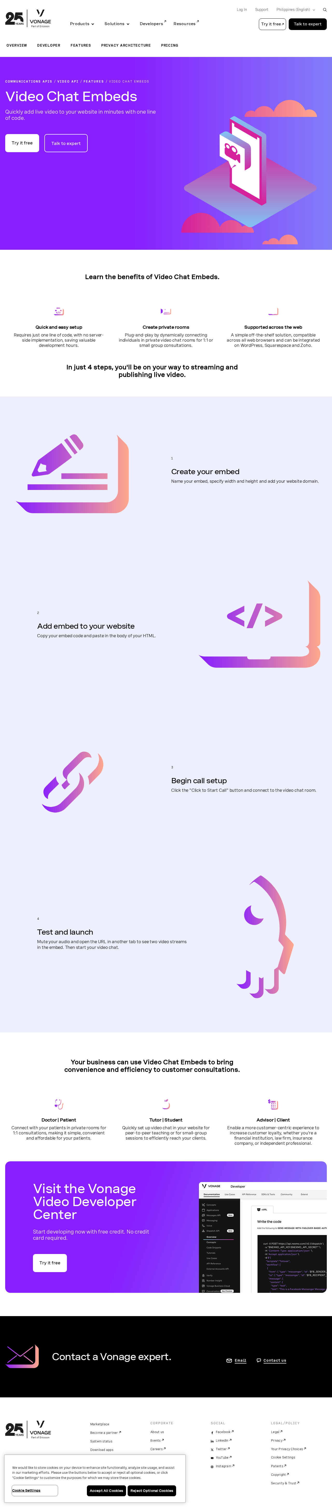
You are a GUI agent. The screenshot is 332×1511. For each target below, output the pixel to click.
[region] (95, 1479)
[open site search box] (325, 10)
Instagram (223, 1466)
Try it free (22, 143)
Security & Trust (283, 1483)
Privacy (276, 1440)
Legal (275, 1432)
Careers (156, 1449)
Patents (277, 1466)
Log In (242, 10)
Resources (185, 23)
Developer (48, 45)
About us (157, 1432)
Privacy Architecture (126, 45)
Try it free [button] (271, 24)
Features (81, 45)
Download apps (101, 1450)
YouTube (222, 1457)
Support (261, 10)
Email (240, 1360)
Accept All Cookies (106, 1491)
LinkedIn (222, 1440)
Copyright (278, 1475)
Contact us (275, 1360)
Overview (16, 45)
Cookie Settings (283, 1457)
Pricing (169, 45)
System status (101, 1441)
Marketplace (99, 1424)
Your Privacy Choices (287, 1449)
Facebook (223, 1432)
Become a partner (104, 1433)
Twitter (221, 1449)
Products (79, 23)
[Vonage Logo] (28, 19)
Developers (151, 23)
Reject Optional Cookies (151, 1491)
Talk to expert (308, 24)
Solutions (115, 23)
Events (155, 1440)
